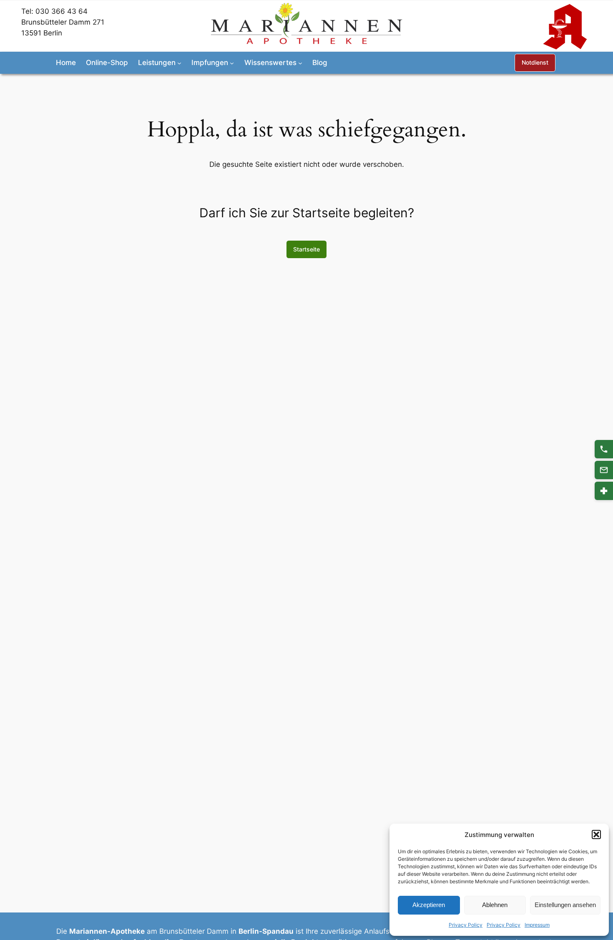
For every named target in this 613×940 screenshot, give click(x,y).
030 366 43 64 (61, 11)
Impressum (537, 925)
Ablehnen (494, 904)
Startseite (306, 249)
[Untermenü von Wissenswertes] (300, 62)
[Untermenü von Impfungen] (232, 62)
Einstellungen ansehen (565, 904)
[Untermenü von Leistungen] (179, 62)
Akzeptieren (428, 904)
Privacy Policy (465, 925)
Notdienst (535, 62)
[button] (596, 834)
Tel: (28, 11)
